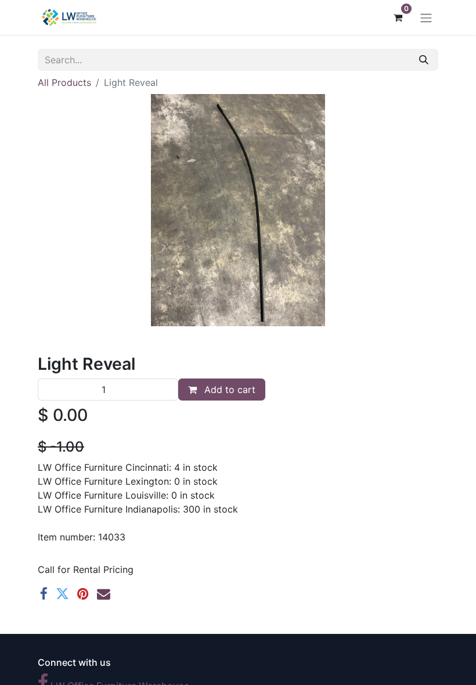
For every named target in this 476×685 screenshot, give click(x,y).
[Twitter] (62, 594)
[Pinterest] (83, 594)
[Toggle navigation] (426, 17)
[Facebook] (44, 594)
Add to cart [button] (228, 389)
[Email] (103, 594)
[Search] (423, 60)
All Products (64, 82)
